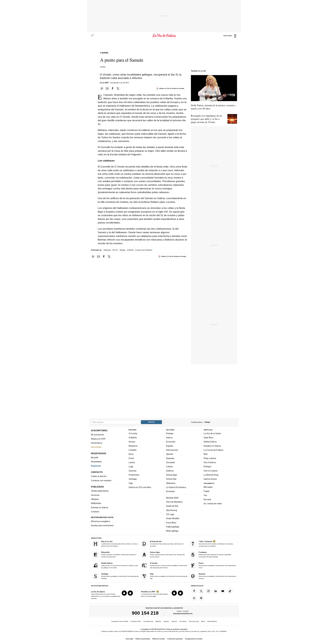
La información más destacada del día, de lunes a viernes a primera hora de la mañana (119, 544)
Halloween (107, 250)
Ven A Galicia (210, 462)
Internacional (172, 450)
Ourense (132, 471)
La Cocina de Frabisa (213, 450)
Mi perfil (94, 457)
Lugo (131, 466)
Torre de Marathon (174, 502)
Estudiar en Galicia (212, 446)
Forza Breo (171, 522)
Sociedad (170, 462)
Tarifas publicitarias (100, 491)
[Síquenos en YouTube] (223, 591)
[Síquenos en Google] (201, 598)
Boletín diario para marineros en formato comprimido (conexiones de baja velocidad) (215, 554)
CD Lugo (170, 514)
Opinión (169, 454)
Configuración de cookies (193, 639)
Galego (207, 422)
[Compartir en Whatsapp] (102, 88)
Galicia (169, 437)
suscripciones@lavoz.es (182, 614)
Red (205, 454)
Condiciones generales (175, 639)
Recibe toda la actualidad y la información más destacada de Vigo (168, 576)
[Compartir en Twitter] (118, 88)
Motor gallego (172, 531)
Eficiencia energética (100, 521)
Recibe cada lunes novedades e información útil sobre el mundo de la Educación (118, 554)
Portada (169, 433)
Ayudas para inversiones (102, 525)
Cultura (169, 466)
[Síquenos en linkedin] (216, 591)
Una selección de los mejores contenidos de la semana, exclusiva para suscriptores (216, 544)
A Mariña (130, 250)
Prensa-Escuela (194, 621)
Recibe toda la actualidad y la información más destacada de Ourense (217, 576)
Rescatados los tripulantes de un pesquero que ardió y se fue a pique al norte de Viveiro (206, 119)
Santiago (133, 479)
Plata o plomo (210, 458)
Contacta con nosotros (101, 480)
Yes (205, 495)
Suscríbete (96, 447)
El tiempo (170, 491)
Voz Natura (183, 621)
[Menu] (92, 35)
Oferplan (95, 499)
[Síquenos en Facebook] (194, 591)
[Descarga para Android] (130, 593)
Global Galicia (210, 442)
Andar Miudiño (172, 518)
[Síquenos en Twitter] (201, 591)
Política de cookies (158, 639)
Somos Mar (171, 479)
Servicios (95, 495)
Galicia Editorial (212, 621)
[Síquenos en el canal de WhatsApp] (194, 598)
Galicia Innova (210, 479)
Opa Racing (171, 510)
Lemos (132, 462)
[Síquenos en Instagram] (208, 591)
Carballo (132, 450)
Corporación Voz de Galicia (119, 621)
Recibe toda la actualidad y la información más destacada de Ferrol (217, 565)
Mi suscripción (97, 435)
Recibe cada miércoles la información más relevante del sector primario (167, 554)
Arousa (132, 442)
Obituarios (170, 483)
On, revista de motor (213, 503)
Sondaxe (166, 621)
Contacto (95, 511)
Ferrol (131, 458)
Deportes (170, 458)
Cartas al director (98, 476)
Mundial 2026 (172, 498)
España (169, 446)
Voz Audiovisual (148, 621)
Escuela (207, 499)
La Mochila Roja (211, 475)
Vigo (131, 483)
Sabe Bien (208, 437)
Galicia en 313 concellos (140, 487)
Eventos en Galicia (99, 507)
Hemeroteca (96, 443)
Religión (123, 250)
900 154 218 (145, 613)
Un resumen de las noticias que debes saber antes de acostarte (166, 544)
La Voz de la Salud (212, 433)
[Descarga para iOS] (124, 593)
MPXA (203, 621)
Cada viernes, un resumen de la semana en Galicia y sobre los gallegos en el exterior (119, 565)
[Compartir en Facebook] (112, 88)
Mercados (208, 487)
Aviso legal (129, 639)
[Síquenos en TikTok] (230, 591)
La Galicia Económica (176, 487)
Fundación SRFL (136, 621)
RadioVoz (158, 621)
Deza (131, 454)
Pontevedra (134, 475)
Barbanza (133, 446)
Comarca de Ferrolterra (143, 250)
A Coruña (133, 433)
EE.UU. (115, 250)
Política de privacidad (142, 639)
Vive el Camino (211, 471)
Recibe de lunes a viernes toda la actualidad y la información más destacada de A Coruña (168, 565)
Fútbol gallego (172, 527)
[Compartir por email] (107, 88)
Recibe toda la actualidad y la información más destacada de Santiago (120, 576)
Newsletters (96, 462)
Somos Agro (171, 475)
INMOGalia (96, 503)
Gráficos (170, 471)
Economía (170, 442)
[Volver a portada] (164, 35)
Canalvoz (174, 621)
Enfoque (207, 466)
